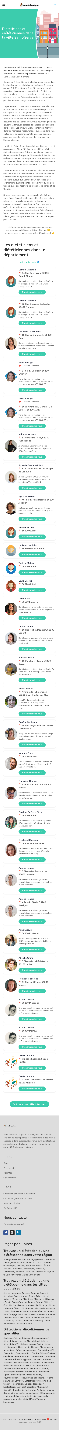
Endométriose (36, 1356)
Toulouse (28, 1320)
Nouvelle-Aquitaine (25, 1271)
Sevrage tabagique (34, 1383)
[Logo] (29, 4)
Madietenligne (30, 1419)
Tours (47, 1320)
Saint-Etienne (32, 1317)
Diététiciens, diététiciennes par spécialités (27, 1331)
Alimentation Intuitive (37, 1341)
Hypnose (27, 1359)
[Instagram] (12, 1232)
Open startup (9, 1177)
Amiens (25, 1293)
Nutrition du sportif (39, 1368)
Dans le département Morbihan (32, 73)
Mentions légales (11, 1203)
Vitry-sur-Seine (24, 1323)
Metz (17, 1308)
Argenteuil (8, 1296)
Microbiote (8, 1368)
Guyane (20, 1265)
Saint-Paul (45, 1317)
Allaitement (23, 1347)
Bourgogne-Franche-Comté (41, 1259)
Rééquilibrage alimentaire (32, 1377)
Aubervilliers (42, 1296)
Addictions (8, 1338)
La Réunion (17, 1268)
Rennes (42, 1314)
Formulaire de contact (13, 1224)
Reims (34, 1314)
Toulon (19, 1320)
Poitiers (25, 1314)
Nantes (26, 1311)
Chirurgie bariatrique (26, 1350)
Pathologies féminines (14, 1371)
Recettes (7, 1172)
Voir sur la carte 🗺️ (30, 262)
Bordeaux (28, 1299)
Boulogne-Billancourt (45, 1299)
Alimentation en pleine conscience (31, 1338)
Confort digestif (45, 1350)
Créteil (40, 1302)
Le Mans (29, 1305)
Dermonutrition (23, 1353)
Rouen (8, 1317)
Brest (7, 1302)
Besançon (17, 1299)
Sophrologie (9, 1386)
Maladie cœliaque (41, 1359)
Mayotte (40, 1268)
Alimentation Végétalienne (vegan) (19, 1344)
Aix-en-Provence (11, 1293)
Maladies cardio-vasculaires (16, 1362)
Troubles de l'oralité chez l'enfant (28, 1390)
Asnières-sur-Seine (24, 1296)
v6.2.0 (38, 1422)
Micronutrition (21, 1368)
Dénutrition (8, 1353)
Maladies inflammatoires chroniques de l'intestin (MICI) (29, 1364)
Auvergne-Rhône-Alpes (15, 1259)
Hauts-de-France (34, 1265)
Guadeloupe (9, 1265)
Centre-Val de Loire (24, 1262)
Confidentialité (10, 1208)
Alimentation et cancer (14, 1341)
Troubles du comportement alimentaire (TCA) (25, 1398)
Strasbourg (8, 1320)
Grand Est (47, 1262)
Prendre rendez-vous (32, 292)
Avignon (7, 1299)
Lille (37, 1305)
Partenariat (8, 1168)
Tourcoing (38, 1320)
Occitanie (40, 1271)
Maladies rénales (41, 1365)
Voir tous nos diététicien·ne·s (29, 1104)
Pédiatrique (31, 1371)
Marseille (9, 1308)
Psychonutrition (10, 1377)
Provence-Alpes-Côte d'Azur (26, 1274)
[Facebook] (5, 1232)
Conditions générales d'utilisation (19, 1193)
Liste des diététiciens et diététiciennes (27, 69)
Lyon (52, 1305)
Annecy (43, 1293)
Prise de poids (34, 1374)
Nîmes (40, 1311)
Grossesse (50, 1356)
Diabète (36, 1353)
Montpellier (27, 1308)
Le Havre (18, 1305)
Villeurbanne (9, 1323)
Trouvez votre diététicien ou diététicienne (23, 67)
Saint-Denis (18, 1317)
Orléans (49, 1311)
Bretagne (9, 1262)
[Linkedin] (18, 1232)
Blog (5, 1163)
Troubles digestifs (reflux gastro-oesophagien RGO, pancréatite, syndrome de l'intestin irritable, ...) (29, 1393)
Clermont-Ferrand (26, 1302)
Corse (38, 1262)
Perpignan (15, 1314)
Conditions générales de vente (17, 1198)
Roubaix (51, 1314)
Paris (5, 1314)
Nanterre (16, 1311)
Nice (33, 1311)
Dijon (47, 1302)
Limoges (44, 1305)
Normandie (8, 1271)
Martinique (29, 1268)
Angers (34, 1293)
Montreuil (39, 1308)
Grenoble (7, 1305)
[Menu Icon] (3, 4)
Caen (14, 1302)
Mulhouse (50, 1308)
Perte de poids (18, 1374)
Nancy (8, 1311)
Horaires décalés (13, 1359)
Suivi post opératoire (26, 1386)
